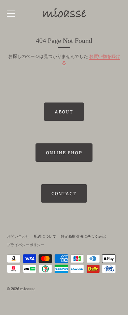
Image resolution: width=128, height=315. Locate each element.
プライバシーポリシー (25, 244)
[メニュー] (10, 13)
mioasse (27, 288)
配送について (45, 236)
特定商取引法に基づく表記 (83, 236)
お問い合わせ (18, 236)
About (64, 112)
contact (64, 193)
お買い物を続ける (91, 59)
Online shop (64, 152)
